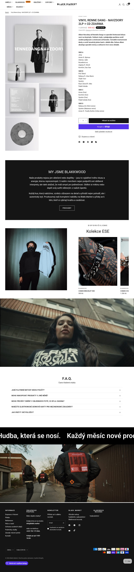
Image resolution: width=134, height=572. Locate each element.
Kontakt (8, 536)
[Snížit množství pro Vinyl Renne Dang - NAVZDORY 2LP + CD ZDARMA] (80, 120)
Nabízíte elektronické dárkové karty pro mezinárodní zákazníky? (42, 407)
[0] (127, 4)
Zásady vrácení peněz (12, 533)
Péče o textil (9, 524)
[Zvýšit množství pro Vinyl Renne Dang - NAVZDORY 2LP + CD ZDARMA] (86, 120)
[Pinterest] (88, 142)
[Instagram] (81, 525)
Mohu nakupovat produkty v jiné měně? (30, 396)
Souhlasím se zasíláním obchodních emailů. (57, 528)
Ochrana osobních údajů (13, 527)
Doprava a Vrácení (11, 514)
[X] (84, 142)
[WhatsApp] (92, 142)
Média (9, 7)
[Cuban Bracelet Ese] (98, 261)
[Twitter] (76, 525)
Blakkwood (20, 2)
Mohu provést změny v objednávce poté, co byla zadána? (38, 401)
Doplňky (48, 2)
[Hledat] (123, 4)
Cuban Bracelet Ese (87, 291)
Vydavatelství (94, 516)
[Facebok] (80, 142)
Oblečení (37, 2)
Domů (7, 12)
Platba (7, 517)
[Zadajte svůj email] (63, 522)
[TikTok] (76, 530)
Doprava (88, 30)
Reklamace (9, 521)
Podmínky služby (11, 530)
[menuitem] (9, 2)
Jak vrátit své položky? (23, 412)
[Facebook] (71, 525)
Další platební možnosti (103, 132)
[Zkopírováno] (96, 142)
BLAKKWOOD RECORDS (99, 511)
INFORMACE (10, 510)
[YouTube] (71, 530)
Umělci (8, 2)
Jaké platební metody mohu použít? (28, 390)
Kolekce (19, 7)
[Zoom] (68, 20)
